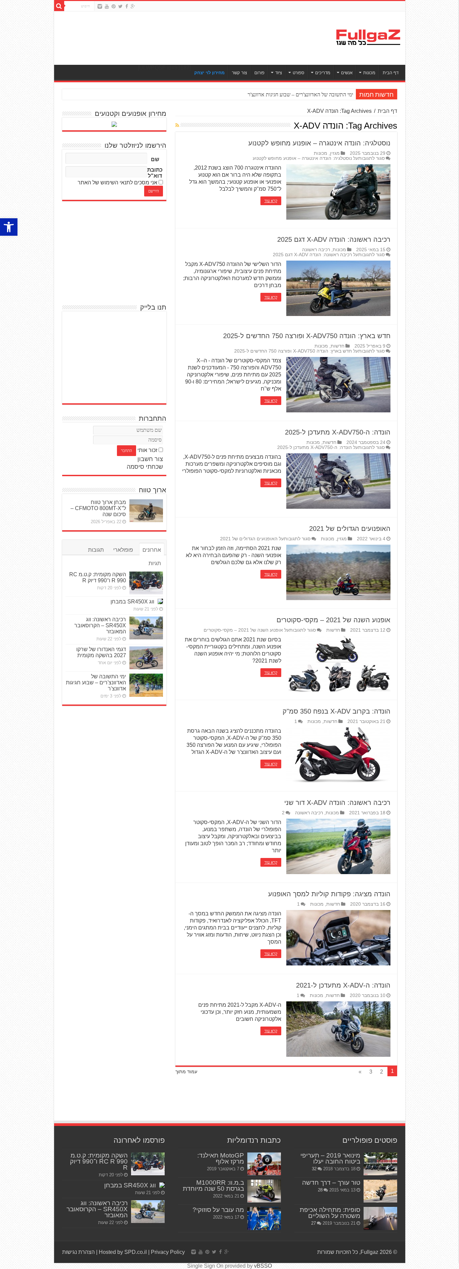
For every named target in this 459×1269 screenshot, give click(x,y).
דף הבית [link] (391, 72)
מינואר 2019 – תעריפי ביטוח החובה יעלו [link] (330, 1158)
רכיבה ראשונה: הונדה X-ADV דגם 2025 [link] (333, 239)
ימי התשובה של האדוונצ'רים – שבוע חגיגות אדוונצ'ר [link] (96, 682)
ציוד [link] (278, 72)
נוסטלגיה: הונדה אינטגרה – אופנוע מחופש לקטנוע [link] (319, 143)
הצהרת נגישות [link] (78, 1252)
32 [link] (314, 1168)
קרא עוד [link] (270, 200)
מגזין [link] (335, 153)
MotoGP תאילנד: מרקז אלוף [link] (220, 1158)
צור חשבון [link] (150, 459)
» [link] (360, 1072)
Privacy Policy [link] (168, 1252)
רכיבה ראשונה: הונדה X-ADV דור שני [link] (337, 802)
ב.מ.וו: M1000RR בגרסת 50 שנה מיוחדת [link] (213, 1185)
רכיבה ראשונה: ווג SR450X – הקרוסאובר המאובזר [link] (100, 625)
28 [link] (320, 1189)
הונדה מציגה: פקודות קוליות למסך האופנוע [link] (329, 894)
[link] (8, 227)
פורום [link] (259, 72)
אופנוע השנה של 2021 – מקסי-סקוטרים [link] (333, 620)
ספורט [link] (298, 72)
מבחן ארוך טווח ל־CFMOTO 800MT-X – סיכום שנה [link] (98, 508)
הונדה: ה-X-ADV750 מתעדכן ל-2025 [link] (337, 432)
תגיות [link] (155, 563)
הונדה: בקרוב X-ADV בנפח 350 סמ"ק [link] (336, 711)
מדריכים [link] (322, 72)
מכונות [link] (369, 72)
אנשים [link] (346, 72)
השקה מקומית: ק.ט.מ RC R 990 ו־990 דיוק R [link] (97, 577)
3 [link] (370, 1072)
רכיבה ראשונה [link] (316, 249)
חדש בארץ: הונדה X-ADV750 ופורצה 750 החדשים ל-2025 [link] (306, 335)
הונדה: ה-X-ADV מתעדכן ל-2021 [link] (343, 985)
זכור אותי (147, 450)
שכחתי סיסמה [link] (145, 466)
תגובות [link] (96, 550)
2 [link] (283, 812)
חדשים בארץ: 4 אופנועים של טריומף (315, 94)
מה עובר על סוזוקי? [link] (218, 1209)
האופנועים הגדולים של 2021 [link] (349, 528)
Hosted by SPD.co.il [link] (123, 1252)
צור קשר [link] (239, 72)
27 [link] (313, 1223)
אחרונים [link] (151, 550)
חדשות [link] (337, 346)
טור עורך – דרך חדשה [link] (331, 1182)
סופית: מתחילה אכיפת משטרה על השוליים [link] (330, 1212)
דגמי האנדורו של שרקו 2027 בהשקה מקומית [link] (101, 652)
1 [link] (295, 721)
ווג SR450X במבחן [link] (132, 601)
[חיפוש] (59, 6)
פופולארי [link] (123, 550)
